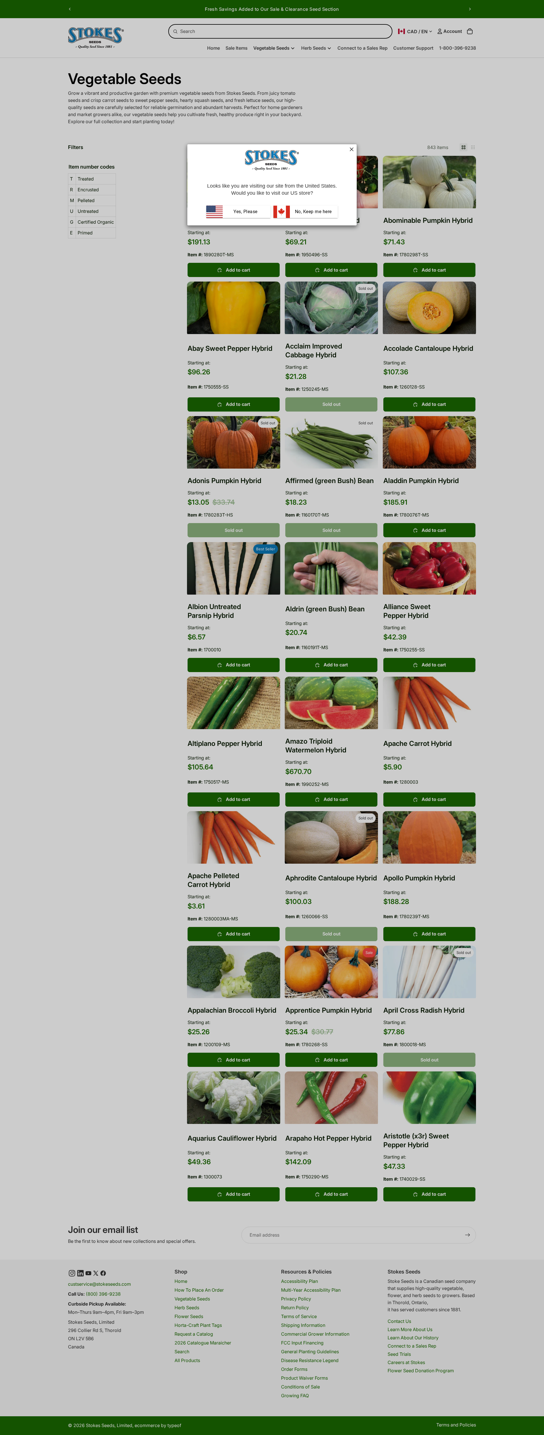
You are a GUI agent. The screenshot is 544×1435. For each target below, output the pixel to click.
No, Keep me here (313, 211)
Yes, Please (245, 211)
